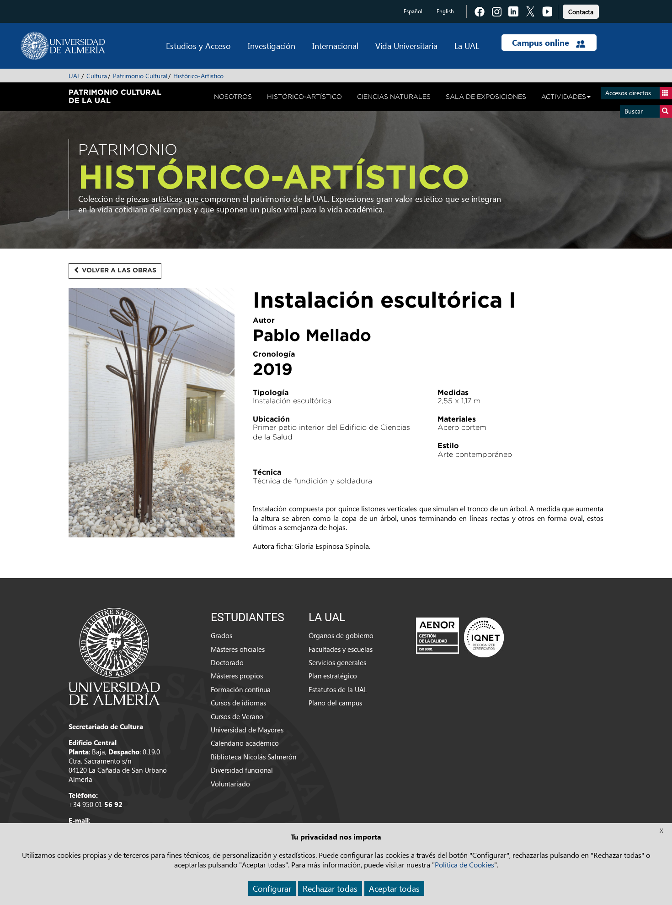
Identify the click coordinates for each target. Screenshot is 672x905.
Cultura (96, 75)
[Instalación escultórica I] (152, 416)
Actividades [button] (563, 96)
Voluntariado (230, 783)
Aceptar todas (394, 888)
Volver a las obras (118, 270)
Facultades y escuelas (341, 649)
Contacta (580, 11)
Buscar (633, 111)
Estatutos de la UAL (338, 689)
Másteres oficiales (238, 649)
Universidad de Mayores (247, 729)
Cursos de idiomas (238, 702)
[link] (581, 10)
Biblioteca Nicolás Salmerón (253, 756)
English (445, 11)
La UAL (466, 45)
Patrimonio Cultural (140, 75)
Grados (221, 635)
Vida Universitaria (406, 45)
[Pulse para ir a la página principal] (63, 46)
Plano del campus (335, 702)
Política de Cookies (464, 864)
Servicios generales (337, 662)
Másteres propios (237, 675)
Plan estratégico (333, 675)
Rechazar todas (330, 888)
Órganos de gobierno (341, 635)
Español (413, 11)
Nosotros (233, 96)
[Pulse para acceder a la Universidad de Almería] (114, 655)
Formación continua (241, 689)
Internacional (335, 45)
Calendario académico (245, 743)
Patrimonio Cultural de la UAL (115, 96)
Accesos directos (628, 92)
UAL (74, 75)
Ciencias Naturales (394, 96)
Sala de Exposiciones (486, 96)
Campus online (541, 42)
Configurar (272, 888)
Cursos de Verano (237, 716)
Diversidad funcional (242, 770)
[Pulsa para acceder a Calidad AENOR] (460, 637)
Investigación (271, 45)
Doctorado (227, 662)
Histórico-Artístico (198, 75)
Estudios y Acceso (198, 45)
